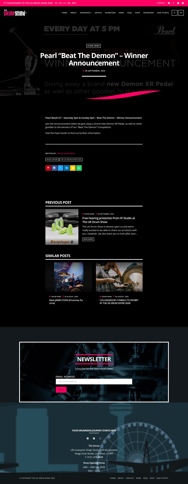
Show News (93, 46)
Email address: (65, 376)
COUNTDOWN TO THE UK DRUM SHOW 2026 (40, 3)
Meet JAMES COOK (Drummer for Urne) (66, 302)
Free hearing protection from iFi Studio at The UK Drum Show (108, 220)
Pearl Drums (52, 160)
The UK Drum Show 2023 (70, 160)
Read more (88, 239)
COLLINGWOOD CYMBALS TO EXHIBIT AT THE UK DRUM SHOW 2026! (119, 302)
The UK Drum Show (66, 153)
